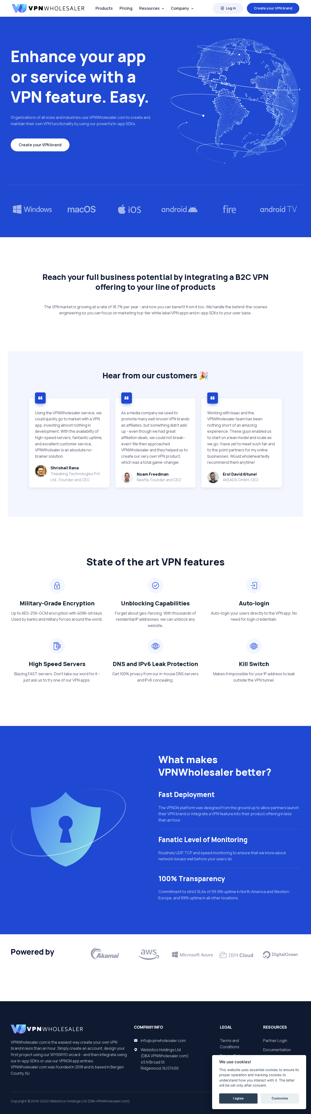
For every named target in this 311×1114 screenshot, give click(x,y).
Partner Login (275, 1040)
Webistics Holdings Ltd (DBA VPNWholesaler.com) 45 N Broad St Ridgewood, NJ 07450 (165, 1059)
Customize (280, 1098)
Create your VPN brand (273, 8)
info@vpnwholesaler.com (163, 1040)
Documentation (277, 1049)
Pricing (126, 8)
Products (104, 8)
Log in (231, 8)
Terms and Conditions (229, 1043)
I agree (238, 1098)
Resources (149, 8)
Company (180, 8)
